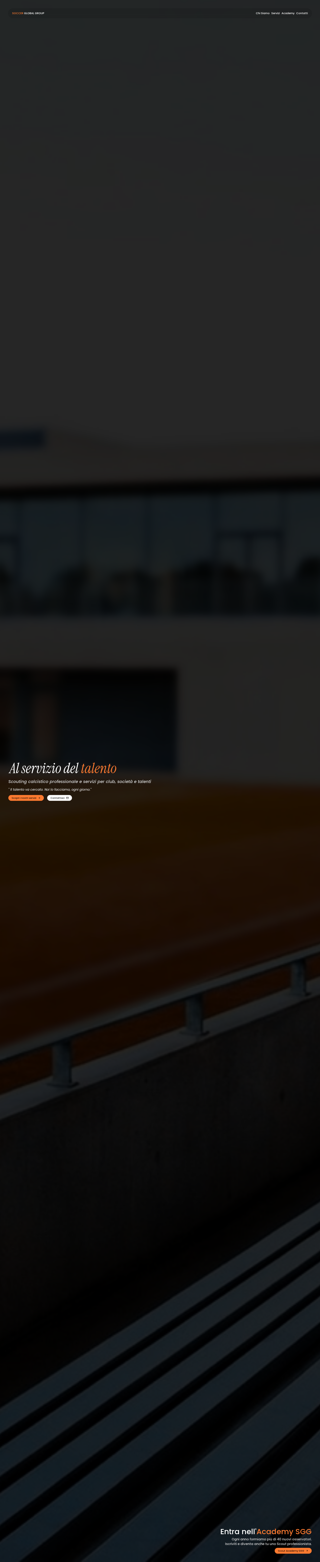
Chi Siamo (263, 13)
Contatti (302, 13)
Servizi (275, 13)
